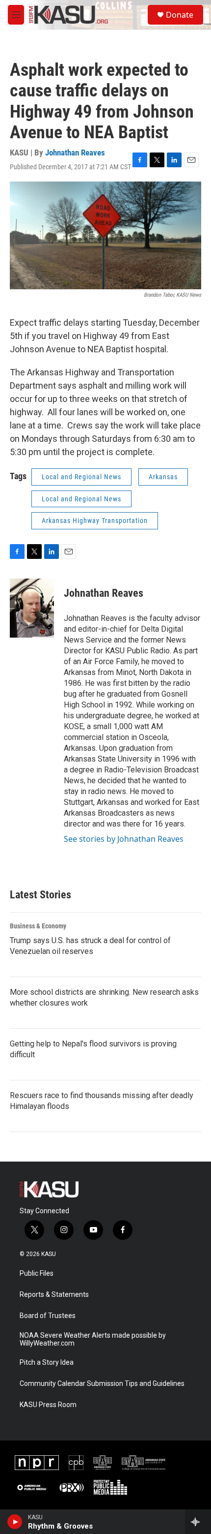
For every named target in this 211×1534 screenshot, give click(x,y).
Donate (179, 14)
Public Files (36, 1273)
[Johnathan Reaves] (32, 608)
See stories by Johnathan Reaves (124, 838)
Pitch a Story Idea (47, 1362)
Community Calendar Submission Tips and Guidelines (102, 1383)
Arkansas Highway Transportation (95, 520)
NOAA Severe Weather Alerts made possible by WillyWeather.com (93, 1339)
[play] (15, 1522)
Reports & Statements (54, 1294)
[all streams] (198, 1521)
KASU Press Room (48, 1405)
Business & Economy (38, 926)
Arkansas (163, 477)
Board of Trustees (48, 1315)
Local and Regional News (81, 477)
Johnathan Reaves (75, 152)
